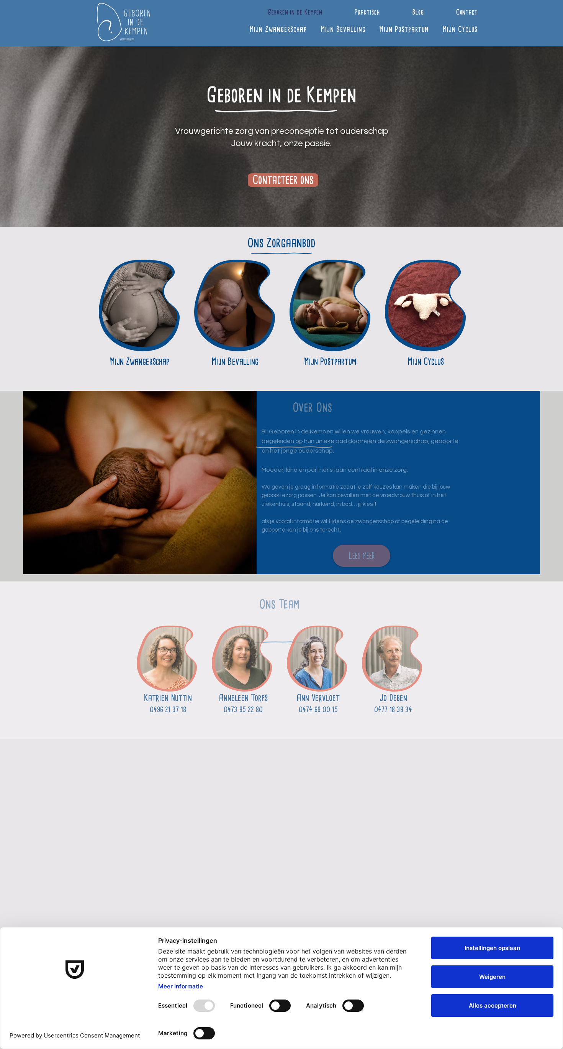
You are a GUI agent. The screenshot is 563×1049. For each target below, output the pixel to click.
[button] (351, 12)
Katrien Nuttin (168, 698)
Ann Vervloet (318, 698)
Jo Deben (393, 698)
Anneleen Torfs (243, 698)
